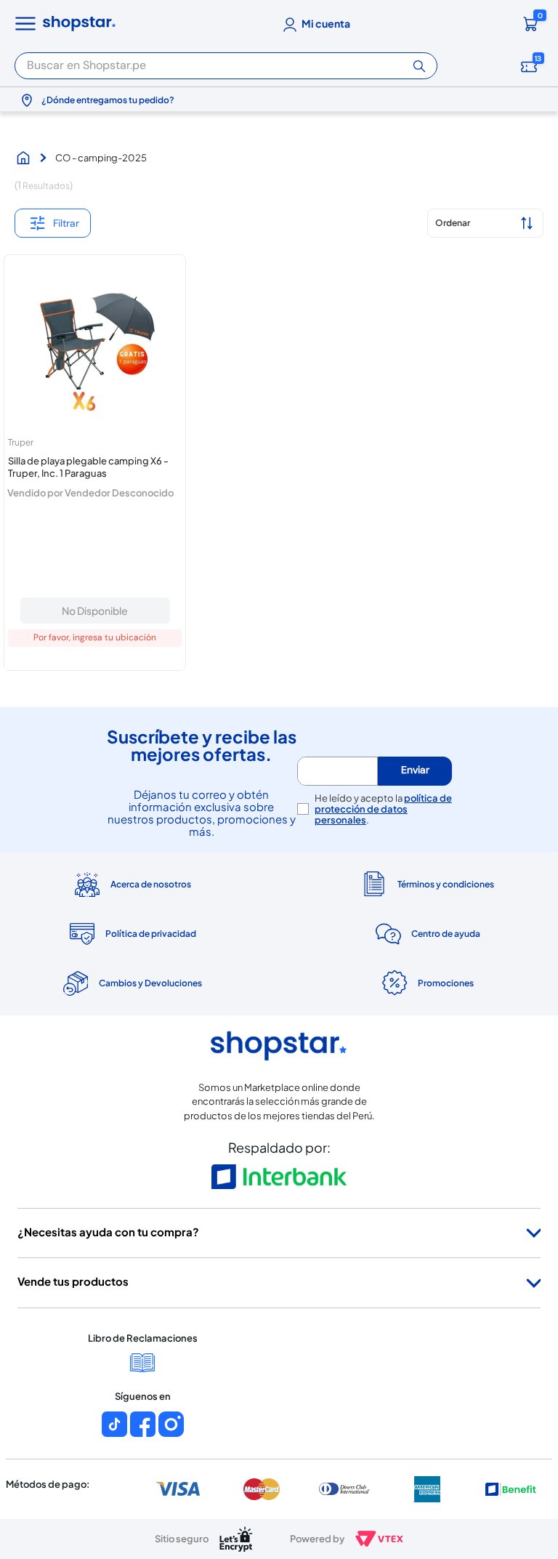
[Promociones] (426, 983)
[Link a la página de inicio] (27, 158)
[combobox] (226, 61)
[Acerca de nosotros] (131, 884)
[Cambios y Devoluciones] (131, 983)
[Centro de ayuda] (426, 933)
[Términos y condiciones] (426, 884)
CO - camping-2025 (101, 158)
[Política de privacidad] (131, 933)
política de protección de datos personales (383, 809)
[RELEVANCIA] (485, 223)
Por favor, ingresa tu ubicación (94, 637)
